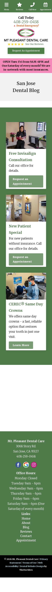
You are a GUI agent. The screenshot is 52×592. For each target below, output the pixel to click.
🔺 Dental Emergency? (26, 25)
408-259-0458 (26, 21)
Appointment (26, 540)
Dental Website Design (32, 566)
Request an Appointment (22, 181)
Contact (26, 536)
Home (26, 518)
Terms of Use (30, 562)
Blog (26, 527)
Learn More (21, 345)
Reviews (26, 531)
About (26, 523)
